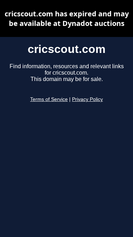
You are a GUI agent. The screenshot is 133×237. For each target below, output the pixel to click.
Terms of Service (49, 99)
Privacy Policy (87, 99)
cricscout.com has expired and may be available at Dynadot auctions (67, 18)
